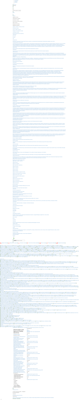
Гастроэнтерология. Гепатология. (18, 42)
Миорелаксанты (39, 108)
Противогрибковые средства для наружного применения (49, 72)
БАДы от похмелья (15, 167)
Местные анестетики (43, 76)
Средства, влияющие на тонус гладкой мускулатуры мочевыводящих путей (38, 129)
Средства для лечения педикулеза (18, 121)
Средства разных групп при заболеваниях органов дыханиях (56, 126)
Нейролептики (62, 108)
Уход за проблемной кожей (23, 154)
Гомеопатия (14, 49)
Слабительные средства (48, 43)
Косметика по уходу (16, 229)
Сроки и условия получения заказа (18, 397)
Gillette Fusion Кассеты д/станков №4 (32, 342)
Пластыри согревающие (28, 222)
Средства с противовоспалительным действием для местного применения (38, 102)
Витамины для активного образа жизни (18, 159)
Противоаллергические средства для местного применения (30, 54)
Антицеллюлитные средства (45, 147)
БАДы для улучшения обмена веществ (18, 175)
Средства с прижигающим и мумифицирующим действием (32, 72)
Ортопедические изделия (16, 213)
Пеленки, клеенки (35, 200)
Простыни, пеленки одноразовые (18, 215)
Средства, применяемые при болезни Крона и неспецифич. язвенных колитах (35, 45)
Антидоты (14, 105)
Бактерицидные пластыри (36, 222)
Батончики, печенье (16, 187)
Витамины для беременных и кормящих (19, 58)
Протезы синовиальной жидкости (44, 117)
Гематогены (14, 34)
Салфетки (14, 139)
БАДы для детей (15, 162)
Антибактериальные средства (17, 136)
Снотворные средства (16, 107)
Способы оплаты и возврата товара (28, 397)
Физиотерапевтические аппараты (18, 205)
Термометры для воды (16, 200)
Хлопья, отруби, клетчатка (17, 29)
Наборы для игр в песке (26, 185)
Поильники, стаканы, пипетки (55, 229)
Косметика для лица (16, 154)
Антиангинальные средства (46, 81)
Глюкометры (15, 201)
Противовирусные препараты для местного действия (21, 71)
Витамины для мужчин (60, 58)
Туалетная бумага (18, 139)
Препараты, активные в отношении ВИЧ (36, 89)
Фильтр (18, 334)
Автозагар (20, 147)
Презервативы (15, 233)
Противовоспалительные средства (18, 72)
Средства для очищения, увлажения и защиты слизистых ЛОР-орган (41, 112)
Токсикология (15, 104)
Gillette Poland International (18, 376)
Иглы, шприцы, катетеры (34, 229)
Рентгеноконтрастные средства (17, 61)
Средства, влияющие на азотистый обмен (56, 129)
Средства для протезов (58, 156)
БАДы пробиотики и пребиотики (17, 164)
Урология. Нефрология (16, 128)
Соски (27, 193)
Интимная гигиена (36, 141)
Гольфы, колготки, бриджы (17, 226)
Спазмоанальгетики (16, 63)
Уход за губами (46, 154)
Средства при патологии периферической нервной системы (51, 108)
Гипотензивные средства (45, 83)
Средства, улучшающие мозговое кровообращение (53, 109)
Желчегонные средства (41, 43)
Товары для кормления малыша (17, 192)
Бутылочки (14, 193)
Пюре (21, 187)
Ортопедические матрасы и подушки (31, 214)
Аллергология (15, 39)
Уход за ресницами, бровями (39, 154)
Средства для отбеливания (42, 156)
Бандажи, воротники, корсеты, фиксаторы (19, 214)
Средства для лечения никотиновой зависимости (41, 107)
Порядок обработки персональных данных (40, 397)
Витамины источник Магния (26, 59)
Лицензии (16, 1)
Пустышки (19, 191)
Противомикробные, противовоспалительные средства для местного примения (53, 113)
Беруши (14, 235)
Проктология (15, 98)
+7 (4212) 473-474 (15, 389)
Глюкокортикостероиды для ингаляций (27, 126)
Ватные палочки (30, 139)
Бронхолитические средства (17, 126)
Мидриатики (14, 55)
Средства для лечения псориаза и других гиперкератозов (52, 73)
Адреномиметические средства (36, 81)
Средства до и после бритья (42, 152)
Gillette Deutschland (17, 375)
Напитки (14, 37)
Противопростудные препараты (17, 117)
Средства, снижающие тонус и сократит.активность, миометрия (52, 133)
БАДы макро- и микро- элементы (18, 160)
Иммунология (15, 47)
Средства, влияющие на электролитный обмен (33, 123)
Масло (18, 198)
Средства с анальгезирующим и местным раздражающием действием (39, 70)
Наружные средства (16, 79)
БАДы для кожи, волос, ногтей (17, 174)
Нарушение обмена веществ (17, 122)
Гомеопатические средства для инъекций (31, 50)
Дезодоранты (21, 141)
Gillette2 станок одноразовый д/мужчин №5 (33, 375)
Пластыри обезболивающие (17, 222)
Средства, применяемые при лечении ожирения (48, 123)
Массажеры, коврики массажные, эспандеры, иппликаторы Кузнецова (23, 202)
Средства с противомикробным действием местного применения (26, 135)
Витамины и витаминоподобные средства (37, 59)
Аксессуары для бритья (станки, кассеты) (19, 152)
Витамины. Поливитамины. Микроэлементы (19, 56)
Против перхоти (30, 145)
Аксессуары (22, 191)
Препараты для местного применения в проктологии (21, 100)
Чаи (13, 38)
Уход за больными (15, 228)
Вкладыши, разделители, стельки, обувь (43, 214)
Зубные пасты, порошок (25, 156)
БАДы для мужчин (15, 170)
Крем (13, 198)
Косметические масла (30, 147)
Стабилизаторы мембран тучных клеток (49, 41)
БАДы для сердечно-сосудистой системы (19, 171)
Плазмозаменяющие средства (51, 76)
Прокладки (14, 141)
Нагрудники (24, 193)
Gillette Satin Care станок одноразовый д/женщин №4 (35, 369)
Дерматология (15, 69)
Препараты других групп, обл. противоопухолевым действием (39, 92)
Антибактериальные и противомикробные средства (50, 89)
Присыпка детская (28, 198)
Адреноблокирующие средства (27, 81)
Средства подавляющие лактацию (49, 135)
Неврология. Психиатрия (16, 106)
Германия (15, 380)
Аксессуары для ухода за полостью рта (40, 157)
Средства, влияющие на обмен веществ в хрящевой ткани (44, 124)
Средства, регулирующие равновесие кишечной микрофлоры (32, 46)
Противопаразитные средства (17, 119)
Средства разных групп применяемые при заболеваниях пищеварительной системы (36, 44)
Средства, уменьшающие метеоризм (32, 43)
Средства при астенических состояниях (59, 124)
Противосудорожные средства (20, 110)
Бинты (14, 218)
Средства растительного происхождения (19, 92)
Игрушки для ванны (16, 185)
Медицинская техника (16, 208)
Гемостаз (14, 66)
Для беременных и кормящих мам (18, 194)
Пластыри (14, 221)
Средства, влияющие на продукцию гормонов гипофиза (21, 96)
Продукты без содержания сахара (18, 30)
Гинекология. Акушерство (16, 132)
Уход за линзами (29, 53)
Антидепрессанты (23, 108)
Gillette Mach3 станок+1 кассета (31, 364)
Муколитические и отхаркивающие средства (19, 127)
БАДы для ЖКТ (15, 177)
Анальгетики (14, 62)
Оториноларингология (16, 111)
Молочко (15, 198)
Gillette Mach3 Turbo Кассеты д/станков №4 (33, 353)
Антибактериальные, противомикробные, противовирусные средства (23, 86)
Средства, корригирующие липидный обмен (19, 123)
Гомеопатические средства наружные (43, 50)
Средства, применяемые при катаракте (60, 54)
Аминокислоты (18, 33)
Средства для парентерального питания (19, 76)
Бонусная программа (50, 397)
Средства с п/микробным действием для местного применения (51, 53)
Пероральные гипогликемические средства (49, 97)
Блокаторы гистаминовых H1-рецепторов (19, 41)
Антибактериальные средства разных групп (36, 88)
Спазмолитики (21, 63)
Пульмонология (15, 125)
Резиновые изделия (16, 234)
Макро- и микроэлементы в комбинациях (37, 58)
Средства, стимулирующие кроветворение (19, 65)
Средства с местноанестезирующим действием (46, 54)
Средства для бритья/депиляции (28, 141)
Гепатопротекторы (15, 43)
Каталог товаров (17, 327)
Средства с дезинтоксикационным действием (22, 105)
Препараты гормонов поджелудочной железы (26, 97)
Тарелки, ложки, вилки (19, 193)
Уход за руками (52, 147)
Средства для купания (23, 200)
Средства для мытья (22, 198)
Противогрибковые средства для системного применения (21, 88)
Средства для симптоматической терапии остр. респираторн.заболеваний (37, 127)
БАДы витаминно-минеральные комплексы (19, 158)
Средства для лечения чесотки (28, 121)
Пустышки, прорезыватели (17, 190)
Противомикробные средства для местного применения (43, 114)
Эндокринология (15, 94)
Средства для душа (42, 141)
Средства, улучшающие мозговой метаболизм (20, 90)
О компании (16, 0)
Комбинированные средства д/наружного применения (21, 70)
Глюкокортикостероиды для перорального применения (30, 117)
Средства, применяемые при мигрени (18, 109)
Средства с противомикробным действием (57, 70)
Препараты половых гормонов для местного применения (37, 134)
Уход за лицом (15, 153)
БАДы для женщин (15, 166)
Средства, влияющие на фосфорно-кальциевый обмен (26, 124)
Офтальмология (15, 51)
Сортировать (15, 334)
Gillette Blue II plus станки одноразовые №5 (33, 331)
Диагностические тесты (16, 224)
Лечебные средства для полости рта (28, 157)
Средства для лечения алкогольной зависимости (27, 107)
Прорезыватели (15, 191)
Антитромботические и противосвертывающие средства (21, 68)
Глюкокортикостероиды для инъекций (55, 117)
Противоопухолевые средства (53, 92)
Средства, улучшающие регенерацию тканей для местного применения (28, 103)
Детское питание (15, 186)
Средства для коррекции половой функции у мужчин (54, 130)
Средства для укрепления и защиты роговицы (20, 53)
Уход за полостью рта (16, 155)
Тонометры (14, 209)
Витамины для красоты (53, 58)
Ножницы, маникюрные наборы (52, 200)
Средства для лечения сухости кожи (33, 74)
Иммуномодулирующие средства (33, 48)
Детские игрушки (15, 184)
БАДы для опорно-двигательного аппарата (19, 173)
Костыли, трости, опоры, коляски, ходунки (44, 229)
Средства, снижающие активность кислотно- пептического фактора (52, 46)
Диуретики (17, 82)
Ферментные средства (19, 45)
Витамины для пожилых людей (17, 59)
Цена (28, 329)
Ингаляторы (14, 206)
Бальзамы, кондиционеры (20, 145)
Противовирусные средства (17, 54)
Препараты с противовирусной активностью (50, 88)
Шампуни (14, 145)
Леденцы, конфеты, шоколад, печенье (18, 26)
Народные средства (16, 84)
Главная (14, 327)
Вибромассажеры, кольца (21, 233)
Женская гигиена (15, 140)
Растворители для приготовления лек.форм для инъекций (21, 89)
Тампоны (17, 141)
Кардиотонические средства (23, 82)
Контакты (16, 2)
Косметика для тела (16, 147)
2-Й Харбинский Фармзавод (18, 374)
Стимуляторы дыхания (29, 77)
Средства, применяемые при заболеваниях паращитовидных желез (40, 96)
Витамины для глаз (28, 58)
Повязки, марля (15, 223)
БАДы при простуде (16, 182)
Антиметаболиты (27, 92)
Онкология (14, 91)
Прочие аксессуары (30, 200)
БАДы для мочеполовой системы (18, 178)
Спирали (26, 233)
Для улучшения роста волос (41, 145)
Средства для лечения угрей (44, 74)
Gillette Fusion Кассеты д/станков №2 (32, 337)
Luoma (14, 227)
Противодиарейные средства (18, 44)
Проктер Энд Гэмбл (17, 378)
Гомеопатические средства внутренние (19, 50)
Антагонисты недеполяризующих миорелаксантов (32, 76)
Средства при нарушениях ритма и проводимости (51, 82)
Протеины (22, 33)
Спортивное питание (16, 32)
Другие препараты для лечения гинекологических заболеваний (22, 133)
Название (28, 330)
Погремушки (20, 185)
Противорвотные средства (22, 43)
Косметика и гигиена (23, 327)
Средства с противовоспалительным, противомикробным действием (33, 73)
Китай (15, 381)
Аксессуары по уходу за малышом (18, 199)
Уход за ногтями (56, 147)
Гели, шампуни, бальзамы (33, 152)
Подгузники (14, 188)
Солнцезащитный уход (16, 149)
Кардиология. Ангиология (16, 80)
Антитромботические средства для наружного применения (39, 68)
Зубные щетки (45, 200)
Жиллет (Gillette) (17, 385)
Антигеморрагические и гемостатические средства (55, 68)
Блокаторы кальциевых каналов (17, 81)
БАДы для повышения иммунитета (18, 181)
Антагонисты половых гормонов (38, 97)
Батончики (14, 33)
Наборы (14, 142)
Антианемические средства (30, 65)
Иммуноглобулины (15, 48)
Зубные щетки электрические (50, 156)
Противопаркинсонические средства (29, 109)
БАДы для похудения (16, 163)
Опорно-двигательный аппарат (17, 78)
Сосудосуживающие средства (24, 115)
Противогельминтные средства (37, 121)
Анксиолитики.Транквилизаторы (54, 107)
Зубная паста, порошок (34, 198)
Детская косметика (15, 196)
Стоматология (15, 101)
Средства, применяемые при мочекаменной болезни (38, 130)
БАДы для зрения (15, 169)
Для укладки (35, 145)
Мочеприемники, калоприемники (18, 230)
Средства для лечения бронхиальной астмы (40, 126)
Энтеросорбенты (49, 45)
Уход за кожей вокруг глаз (31, 154)
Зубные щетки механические (33, 156)
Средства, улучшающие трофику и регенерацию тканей (51, 71)
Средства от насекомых (37, 147)
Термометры (15, 204)
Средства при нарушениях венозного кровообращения (36, 82)
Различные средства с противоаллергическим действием (34, 41)
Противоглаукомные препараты (37, 53)
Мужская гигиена (15, 150)
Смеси (24, 187)
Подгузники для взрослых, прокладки (24, 229)
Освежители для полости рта (17, 156)
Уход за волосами (15, 143)
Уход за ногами (24, 147)
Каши (19, 187)
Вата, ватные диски (24, 139)
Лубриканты (30, 233)
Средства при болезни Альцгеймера (31, 108)
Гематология (15, 64)
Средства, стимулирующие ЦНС (40, 109)
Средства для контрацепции (40, 135)
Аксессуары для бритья (48, 141)
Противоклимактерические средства (37, 133)
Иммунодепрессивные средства (23, 48)
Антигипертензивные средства (54, 81)
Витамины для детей (47, 58)
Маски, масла (26, 145)
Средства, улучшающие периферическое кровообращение (33, 83)
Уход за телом (15, 146)
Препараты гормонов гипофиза (60, 97)
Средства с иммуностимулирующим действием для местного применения (30, 113)
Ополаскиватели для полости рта (18, 157)
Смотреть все (2, 258)
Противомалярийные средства (61, 88)
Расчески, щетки (40, 200)
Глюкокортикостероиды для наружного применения (20, 74)
